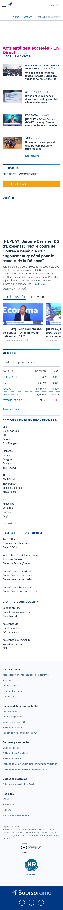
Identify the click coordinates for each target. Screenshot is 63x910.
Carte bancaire (11, 616)
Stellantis (8, 451)
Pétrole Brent (10, 377)
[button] (4, 4)
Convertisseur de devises (17, 571)
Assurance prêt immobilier (17, 639)
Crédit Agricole (11, 430)
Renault (7, 455)
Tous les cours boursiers (16, 543)
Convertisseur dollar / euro (17, 575)
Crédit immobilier (12, 628)
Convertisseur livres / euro (17, 587)
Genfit (6, 499)
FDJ (5, 435)
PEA (5, 648)
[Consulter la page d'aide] (45, 5)
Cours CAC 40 (11, 547)
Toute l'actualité (31, 155)
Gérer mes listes (11, 409)
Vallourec (8, 508)
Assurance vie (10, 623)
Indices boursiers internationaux (20, 555)
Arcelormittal (9, 492)
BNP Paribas (10, 483)
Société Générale (12, 487)
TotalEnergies (10, 443)
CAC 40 (7, 388)
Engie (6, 516)
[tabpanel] (31, 183)
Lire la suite (40, 284)
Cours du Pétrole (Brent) (16, 563)
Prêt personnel (11, 632)
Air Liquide (8, 503)
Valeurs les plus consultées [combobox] (20, 362)
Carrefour (8, 512)
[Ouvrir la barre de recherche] (40, 5)
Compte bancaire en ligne (17, 612)
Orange (7, 463)
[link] (26, 674)
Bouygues (8, 459)
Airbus (6, 475)
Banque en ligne (12, 608)
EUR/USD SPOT (12, 394)
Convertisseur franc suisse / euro (21, 591)
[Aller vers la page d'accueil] (10, 4)
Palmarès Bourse (12, 559)
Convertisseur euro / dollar (17, 579)
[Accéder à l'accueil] (5, 16)
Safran (6, 439)
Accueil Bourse (11, 539)
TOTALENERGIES (13, 400)
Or (5, 383)
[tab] (9, 175)
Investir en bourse (13, 644)
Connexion (55, 5)
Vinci (5, 426)
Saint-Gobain (10, 467)
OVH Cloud (9, 479)
